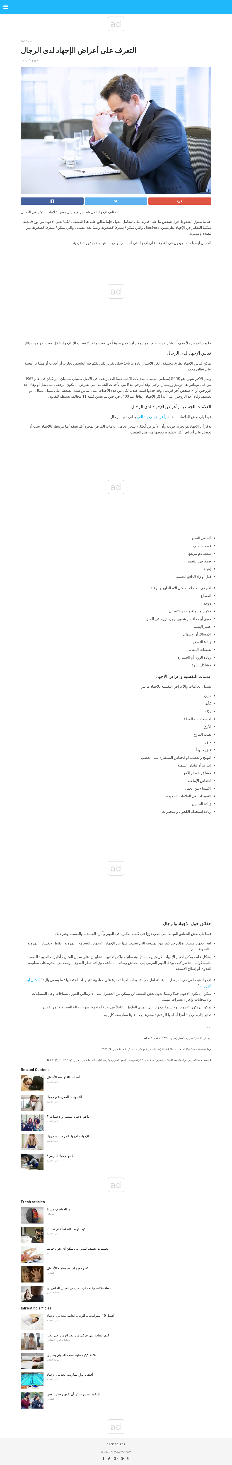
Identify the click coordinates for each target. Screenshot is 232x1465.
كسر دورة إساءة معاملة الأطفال (68, 1268)
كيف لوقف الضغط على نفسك (66, 1229)
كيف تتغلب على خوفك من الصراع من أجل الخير (78, 1335)
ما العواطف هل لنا (58, 1209)
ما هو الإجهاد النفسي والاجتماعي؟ (68, 1116)
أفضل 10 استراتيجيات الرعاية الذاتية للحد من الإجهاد (80, 1315)
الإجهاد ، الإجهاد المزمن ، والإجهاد (68, 1136)
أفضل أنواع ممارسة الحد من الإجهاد (70, 1374)
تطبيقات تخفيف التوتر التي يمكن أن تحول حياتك (77, 1248)
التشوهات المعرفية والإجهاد (64, 1097)
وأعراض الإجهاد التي (152, 417)
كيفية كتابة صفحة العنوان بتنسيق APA (71, 1355)
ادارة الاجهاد (27, 40)
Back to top (116, 1444)
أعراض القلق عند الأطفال (63, 1077)
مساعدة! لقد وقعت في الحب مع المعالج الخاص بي (79, 1288)
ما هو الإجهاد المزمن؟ (61, 1156)
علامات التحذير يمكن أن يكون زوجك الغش (74, 1394)
